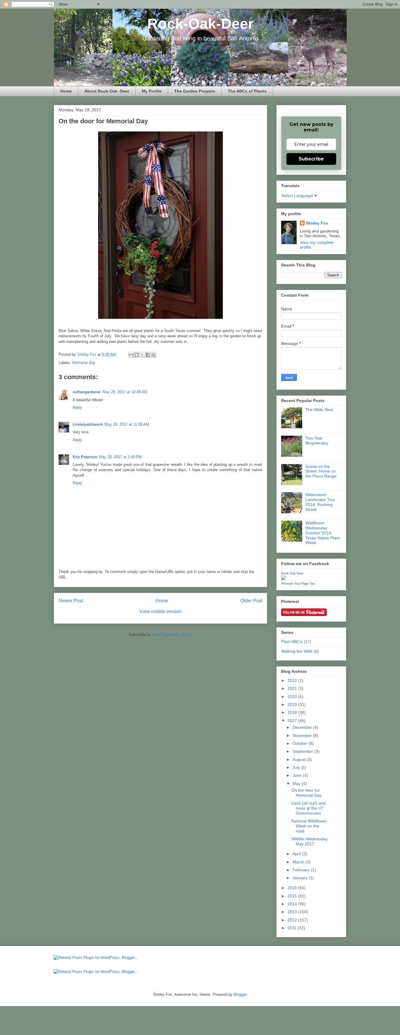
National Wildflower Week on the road (309, 826)
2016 (293, 887)
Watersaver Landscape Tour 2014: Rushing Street (320, 501)
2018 (293, 712)
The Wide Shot (319, 409)
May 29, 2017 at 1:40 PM (120, 457)
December (303, 727)
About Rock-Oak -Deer (106, 91)
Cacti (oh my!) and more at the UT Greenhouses (308, 808)
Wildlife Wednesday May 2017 (309, 841)
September (303, 751)
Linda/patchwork (88, 424)
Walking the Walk (296, 651)
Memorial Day (83, 362)
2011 (293, 927)
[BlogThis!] (137, 355)
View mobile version (160, 611)
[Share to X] (142, 355)
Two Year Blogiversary (316, 440)
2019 (293, 704)
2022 (293, 680)
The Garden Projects (194, 91)
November (303, 735)
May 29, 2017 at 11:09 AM (127, 424)
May (297, 783)
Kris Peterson (85, 457)
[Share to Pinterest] (153, 355)
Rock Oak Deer (292, 573)
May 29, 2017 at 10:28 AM (124, 392)
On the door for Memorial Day (306, 793)
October (301, 743)
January (301, 877)
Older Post (251, 600)
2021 (293, 688)
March (299, 862)
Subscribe (311, 159)
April (297, 853)
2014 (293, 903)
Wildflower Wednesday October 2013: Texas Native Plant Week (322, 533)
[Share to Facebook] (148, 355)
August (300, 759)
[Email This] (131, 355)
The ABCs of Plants (247, 91)
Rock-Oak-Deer (200, 24)
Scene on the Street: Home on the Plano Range (320, 471)
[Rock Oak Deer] (283, 578)
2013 (293, 911)
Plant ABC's (291, 641)
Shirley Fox (87, 354)
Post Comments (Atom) (172, 634)
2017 (293, 720)
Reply (77, 407)
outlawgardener (87, 392)
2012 (293, 920)
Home (66, 91)
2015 (293, 896)
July (297, 767)
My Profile (152, 91)
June (298, 775)
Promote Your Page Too (298, 583)
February (302, 870)
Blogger (240, 994)
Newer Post (71, 600)
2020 (293, 696)
